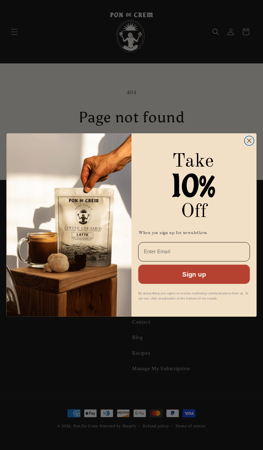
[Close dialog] (249, 141)
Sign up (193, 274)
